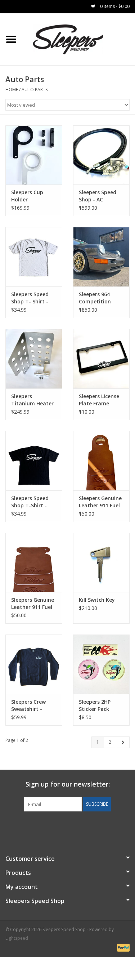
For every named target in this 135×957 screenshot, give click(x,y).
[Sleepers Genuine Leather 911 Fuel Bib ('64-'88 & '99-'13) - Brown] (101, 460)
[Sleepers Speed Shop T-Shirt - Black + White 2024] (33, 460)
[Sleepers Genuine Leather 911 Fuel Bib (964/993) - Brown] (33, 562)
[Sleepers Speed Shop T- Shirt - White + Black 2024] (33, 256)
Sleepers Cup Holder (27, 196)
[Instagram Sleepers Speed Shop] (80, 826)
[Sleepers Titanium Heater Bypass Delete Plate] (33, 358)
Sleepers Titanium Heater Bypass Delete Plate (32, 400)
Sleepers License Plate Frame (99, 400)
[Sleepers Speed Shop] (78, 38)
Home (11, 89)
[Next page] (122, 742)
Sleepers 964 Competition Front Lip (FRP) (96, 298)
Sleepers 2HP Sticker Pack (95, 705)
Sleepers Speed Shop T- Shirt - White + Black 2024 (30, 298)
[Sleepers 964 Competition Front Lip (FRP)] (101, 256)
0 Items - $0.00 (114, 6)
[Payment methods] (122, 947)
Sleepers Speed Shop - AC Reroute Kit (97, 196)
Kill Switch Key (97, 599)
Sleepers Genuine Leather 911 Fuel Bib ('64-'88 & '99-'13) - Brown (100, 502)
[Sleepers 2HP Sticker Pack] (101, 664)
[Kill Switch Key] (101, 562)
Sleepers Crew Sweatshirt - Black (28, 705)
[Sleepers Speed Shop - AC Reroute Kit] (101, 155)
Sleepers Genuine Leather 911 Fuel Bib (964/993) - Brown (32, 603)
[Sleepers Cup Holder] (33, 155)
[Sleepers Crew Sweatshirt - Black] (33, 664)
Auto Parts (35, 89)
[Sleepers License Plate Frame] (101, 358)
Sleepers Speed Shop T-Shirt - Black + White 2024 (30, 502)
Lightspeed (16, 938)
